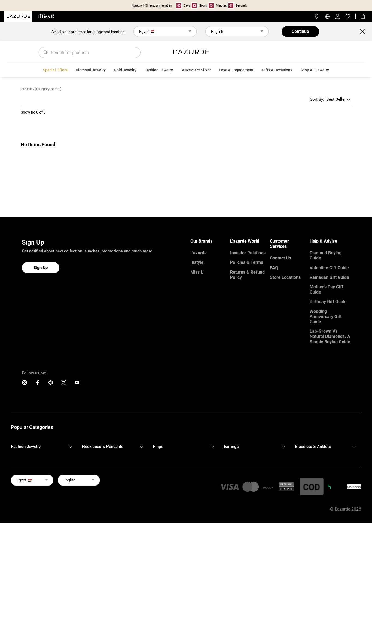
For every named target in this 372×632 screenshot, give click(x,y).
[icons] (24, 383)
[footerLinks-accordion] (44, 446)
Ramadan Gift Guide (329, 277)
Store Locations (285, 277)
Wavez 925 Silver (196, 70)
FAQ (274, 267)
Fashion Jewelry (159, 70)
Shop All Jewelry (314, 70)
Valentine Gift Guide (329, 267)
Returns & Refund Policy (247, 275)
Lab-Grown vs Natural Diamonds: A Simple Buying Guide (330, 336)
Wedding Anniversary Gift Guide (325, 316)
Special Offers (55, 70)
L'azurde (26, 89)
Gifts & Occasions (277, 70)
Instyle (196, 262)
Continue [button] (300, 31)
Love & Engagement (236, 70)
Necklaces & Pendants (102, 446)
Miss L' (196, 272)
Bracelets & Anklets (313, 446)
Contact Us (280, 258)
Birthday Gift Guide (328, 301)
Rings (158, 446)
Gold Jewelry (125, 70)
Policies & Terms (246, 262)
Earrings (231, 446)
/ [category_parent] (47, 89)
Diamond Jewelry (91, 70)
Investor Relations (248, 252)
